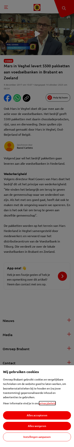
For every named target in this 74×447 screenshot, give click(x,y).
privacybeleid (47, 403)
